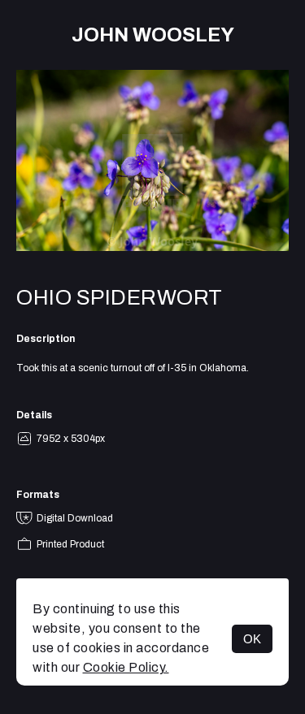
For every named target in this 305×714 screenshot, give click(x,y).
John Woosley (153, 34)
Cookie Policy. (126, 667)
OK (252, 639)
